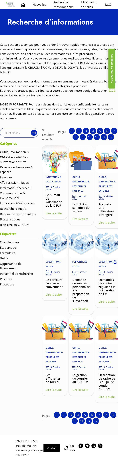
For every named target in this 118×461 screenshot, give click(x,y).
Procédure (7, 284)
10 (89, 137)
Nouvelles (39, 4)
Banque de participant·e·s (18, 214)
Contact (51, 448)
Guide (4, 258)
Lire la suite (54, 213)
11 (96, 137)
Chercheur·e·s (9, 242)
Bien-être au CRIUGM (14, 225)
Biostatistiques (10, 219)
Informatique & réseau (15, 188)
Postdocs (6, 279)
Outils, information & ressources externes (80, 184)
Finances (6, 177)
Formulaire (7, 253)
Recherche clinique (13, 209)
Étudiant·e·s (8, 247)
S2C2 (108, 4)
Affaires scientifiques (14, 182)
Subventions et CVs (13, 162)
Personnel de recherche (16, 274)
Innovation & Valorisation (17, 203)
